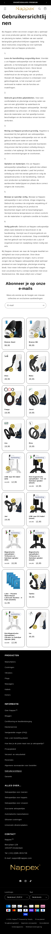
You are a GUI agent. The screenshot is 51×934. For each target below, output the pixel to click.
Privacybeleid (10, 749)
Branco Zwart (10, 342)
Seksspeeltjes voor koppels (16, 797)
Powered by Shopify (26, 919)
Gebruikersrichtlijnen (13, 771)
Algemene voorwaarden (29, 923)
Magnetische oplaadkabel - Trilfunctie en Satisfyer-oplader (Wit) (11, 556)
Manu (31, 376)
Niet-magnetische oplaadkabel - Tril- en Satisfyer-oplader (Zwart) (37, 480)
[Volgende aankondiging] (46, 2)
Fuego (7, 409)
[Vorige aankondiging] (4, 2)
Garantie (8, 776)
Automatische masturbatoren (16, 814)
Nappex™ (15, 919)
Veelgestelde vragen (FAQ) (16, 732)
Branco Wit (33, 342)
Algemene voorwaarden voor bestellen (21, 765)
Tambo (31, 593)
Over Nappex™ (11, 710)
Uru (6, 443)
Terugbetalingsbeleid (12, 923)
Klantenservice (11, 727)
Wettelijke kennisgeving (34, 927)
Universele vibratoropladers (16, 825)
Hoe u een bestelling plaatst (16, 738)
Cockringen (9, 667)
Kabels (7, 689)
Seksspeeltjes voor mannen (16, 792)
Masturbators (10, 662)
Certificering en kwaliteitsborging (18, 721)
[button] (5, 8)
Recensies (9, 760)
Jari (6, 516)
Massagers (9, 684)
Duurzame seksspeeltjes (15, 808)
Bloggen (8, 716)
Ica (30, 633)
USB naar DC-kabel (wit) (12, 478)
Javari (31, 409)
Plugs (7, 678)
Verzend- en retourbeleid (15, 754)
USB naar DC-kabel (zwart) (37, 517)
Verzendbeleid (44, 923)
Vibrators (8, 673)
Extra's (7, 695)
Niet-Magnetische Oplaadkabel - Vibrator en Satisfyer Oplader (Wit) (13, 636)
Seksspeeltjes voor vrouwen (16, 803)
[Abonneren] (43, 305)
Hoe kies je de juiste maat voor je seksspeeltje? (24, 743)
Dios (6, 376)
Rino (31, 443)
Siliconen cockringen (13, 820)
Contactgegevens (17, 927)
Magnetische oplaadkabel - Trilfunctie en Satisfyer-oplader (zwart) (36, 556)
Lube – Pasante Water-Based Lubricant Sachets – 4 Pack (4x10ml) (13, 596)
